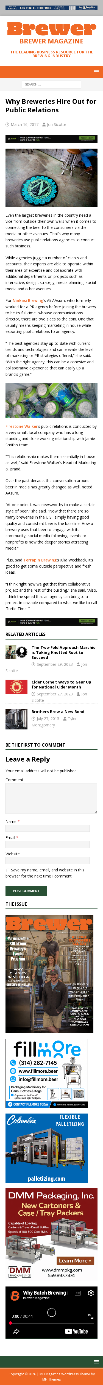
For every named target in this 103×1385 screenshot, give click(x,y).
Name (11, 821)
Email (10, 837)
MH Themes (51, 1379)
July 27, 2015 (48, 718)
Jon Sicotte (56, 124)
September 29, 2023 (55, 664)
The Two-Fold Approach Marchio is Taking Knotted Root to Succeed (64, 652)
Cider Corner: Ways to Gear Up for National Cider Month (61, 684)
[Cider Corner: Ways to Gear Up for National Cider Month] (16, 687)
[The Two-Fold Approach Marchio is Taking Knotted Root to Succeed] (16, 652)
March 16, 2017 (24, 124)
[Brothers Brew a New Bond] (16, 719)
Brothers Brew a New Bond (58, 711)
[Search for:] (51, 84)
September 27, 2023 (55, 694)
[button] (95, 71)
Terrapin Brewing (40, 560)
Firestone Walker (21, 426)
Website (12, 853)
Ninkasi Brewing (28, 300)
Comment (14, 779)
